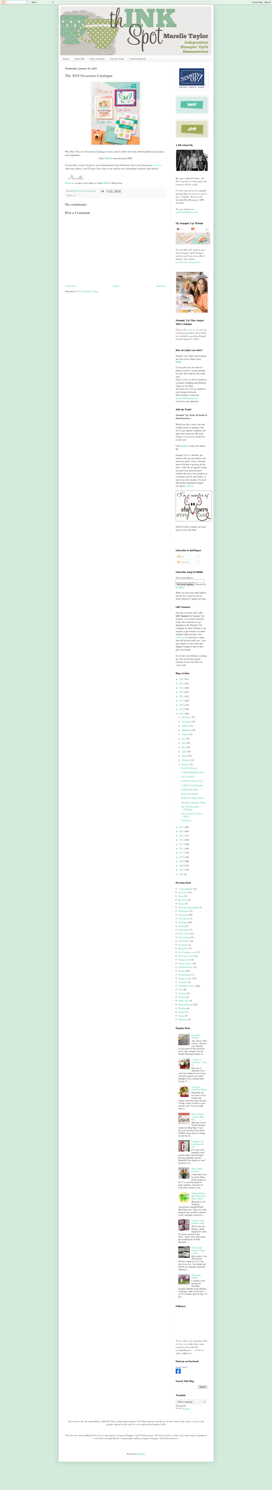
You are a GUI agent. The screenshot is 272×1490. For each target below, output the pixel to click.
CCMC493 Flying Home (192, 780)
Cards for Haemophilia (188, 907)
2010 (181, 857)
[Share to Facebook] (116, 191)
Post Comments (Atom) (87, 291)
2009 (181, 861)
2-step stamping (185, 888)
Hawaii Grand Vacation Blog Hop (197, 1117)
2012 (181, 848)
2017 (181, 827)
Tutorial (181, 993)
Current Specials (137, 58)
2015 (181, 835)
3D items (182, 892)
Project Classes (185, 963)
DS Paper (182, 922)
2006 (181, 874)
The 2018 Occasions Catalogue (190, 808)
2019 (181, 709)
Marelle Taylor (181, 1367)
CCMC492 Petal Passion (192, 785)
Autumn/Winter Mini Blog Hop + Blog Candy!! (199, 1196)
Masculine (182, 948)
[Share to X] (113, 191)
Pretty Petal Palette (189, 793)
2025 (181, 683)
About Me (79, 58)
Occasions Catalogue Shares (193, 802)
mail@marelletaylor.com (187, 212)
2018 (181, 713)
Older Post (160, 285)
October (185, 725)
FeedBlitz (180, 587)
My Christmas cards (187, 952)
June (184, 742)
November (187, 721)
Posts (182, 556)
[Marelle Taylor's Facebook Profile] (178, 1372)
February (186, 760)
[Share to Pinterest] (119, 191)
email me (190, 485)
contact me (180, 637)
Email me (69, 182)
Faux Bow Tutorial (196, 1036)
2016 (181, 831)
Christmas (182, 914)
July (184, 738)
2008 (181, 865)
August (185, 734)
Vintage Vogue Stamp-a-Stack (198, 1222)
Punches (182, 970)
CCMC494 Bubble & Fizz (192, 772)
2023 (181, 692)
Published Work (185, 967)
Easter (181, 926)
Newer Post (71, 285)
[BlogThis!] (110, 191)
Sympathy (182, 982)
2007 (181, 869)
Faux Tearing (184, 937)
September (187, 730)
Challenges (183, 911)
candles (181, 1011)
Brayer (181, 903)
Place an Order (97, 58)
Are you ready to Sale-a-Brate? (192, 815)
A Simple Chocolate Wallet (199, 1088)
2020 (181, 704)
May (184, 747)
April (184, 751)
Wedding (182, 1008)
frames (181, 1015)
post (74, 195)
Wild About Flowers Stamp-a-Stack (198, 1250)
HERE (107, 158)
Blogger (141, 1453)
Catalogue (191, 329)
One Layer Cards (185, 955)
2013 (181, 844)
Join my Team (117, 58)
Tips (180, 989)
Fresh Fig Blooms (189, 768)
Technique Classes (186, 985)
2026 (181, 679)
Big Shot (182, 899)
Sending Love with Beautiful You (197, 1144)
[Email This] (107, 191)
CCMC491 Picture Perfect (192, 797)
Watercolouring (185, 1004)
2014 (181, 839)
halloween (182, 1019)
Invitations (183, 944)
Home (66, 58)
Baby (180, 896)
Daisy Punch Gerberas (197, 1170)
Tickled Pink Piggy (189, 789)
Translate (186, 1408)
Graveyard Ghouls (196, 1276)
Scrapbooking (184, 974)
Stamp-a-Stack (184, 978)
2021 (181, 700)
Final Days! (186, 820)
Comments (184, 562)
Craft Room (183, 918)
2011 (181, 852)
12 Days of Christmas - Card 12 (199, 1062)
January (185, 764)
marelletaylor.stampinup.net (188, 262)
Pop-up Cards (184, 959)
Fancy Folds (183, 933)
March (185, 755)
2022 (181, 696)
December (186, 717)
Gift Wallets (183, 941)
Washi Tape (183, 1000)
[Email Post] (102, 191)
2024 (181, 687)
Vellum (181, 997)
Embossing (183, 929)
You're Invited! (188, 776)
